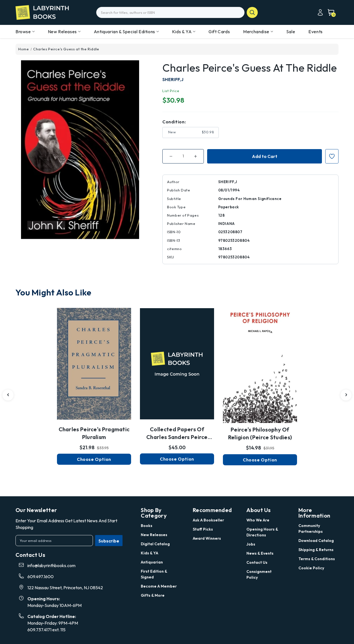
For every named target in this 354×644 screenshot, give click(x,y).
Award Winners (207, 538)
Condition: (174, 121)
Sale (290, 31)
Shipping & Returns (316, 549)
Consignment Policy (259, 574)
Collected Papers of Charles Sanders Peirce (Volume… (177, 433)
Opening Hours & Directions (262, 532)
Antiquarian (152, 562)
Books (146, 525)
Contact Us (256, 562)
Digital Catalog (155, 543)
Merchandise (256, 31)
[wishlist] (94, 356)
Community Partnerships (310, 528)
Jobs (250, 544)
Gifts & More (153, 595)
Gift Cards (219, 31)
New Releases (62, 31)
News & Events (260, 553)
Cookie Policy (311, 567)
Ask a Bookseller (208, 520)
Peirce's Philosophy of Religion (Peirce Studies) (260, 433)
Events (315, 31)
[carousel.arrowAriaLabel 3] (8, 395)
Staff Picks (203, 529)
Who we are (257, 520)
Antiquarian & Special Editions (124, 31)
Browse (23, 31)
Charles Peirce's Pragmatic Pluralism (94, 433)
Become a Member (159, 586)
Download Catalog (316, 540)
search (252, 12)
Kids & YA (182, 31)
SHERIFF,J (172, 79)
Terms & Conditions (316, 558)
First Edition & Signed (154, 574)
